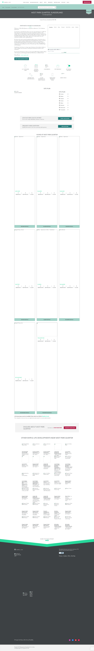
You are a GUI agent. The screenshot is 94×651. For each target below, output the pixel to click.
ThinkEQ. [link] (31, 640)
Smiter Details (24, 319)
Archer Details (24, 226)
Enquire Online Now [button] (70, 427)
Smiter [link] (62, 100)
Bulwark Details (69, 319)
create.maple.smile (24, 55)
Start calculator (64, 118)
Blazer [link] (62, 96)
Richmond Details (24, 412)
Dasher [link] (62, 98)
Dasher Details (69, 226)
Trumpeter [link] (63, 109)
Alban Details (47, 319)
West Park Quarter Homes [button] (21, 58)
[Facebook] (48, 540)
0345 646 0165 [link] (58, 427)
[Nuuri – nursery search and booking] (65, 52)
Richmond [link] (63, 107)
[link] (6, 2)
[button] (51, 27)
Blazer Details (47, 226)
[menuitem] (25, 2)
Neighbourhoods (45, 416)
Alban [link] (62, 103)
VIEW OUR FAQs (64, 126)
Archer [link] (62, 94)
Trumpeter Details (47, 412)
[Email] (46, 540)
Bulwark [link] (62, 105)
